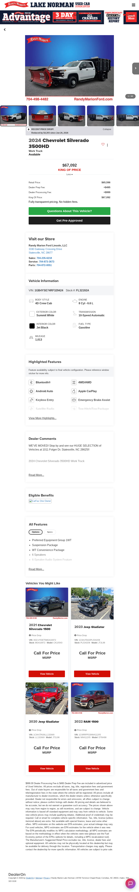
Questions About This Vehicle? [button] (69, 211)
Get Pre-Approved (69, 220)
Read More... (36, 475)
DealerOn (30, 878)
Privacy (47, 878)
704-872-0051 (44, 265)
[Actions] (107, 145)
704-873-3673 (46, 261)
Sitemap (38, 878)
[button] (4, 30)
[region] (69, 191)
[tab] (36, 532)
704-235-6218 (44, 258)
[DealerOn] (17, 874)
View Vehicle (47, 674)
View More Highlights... (42, 418)
